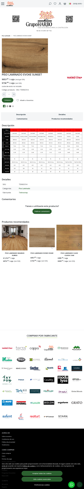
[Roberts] (63, 368)
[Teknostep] (7, 348)
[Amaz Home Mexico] (77, 379)
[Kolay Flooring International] (21, 368)
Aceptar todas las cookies (42, 473)
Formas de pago (7, 459)
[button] (71, 484)
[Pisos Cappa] (35, 348)
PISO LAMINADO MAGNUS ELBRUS (14, 254)
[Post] (8, 106)
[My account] (60, 3)
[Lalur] (35, 402)
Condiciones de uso (8, 439)
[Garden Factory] (21, 416)
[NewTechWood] (77, 348)
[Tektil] (21, 391)
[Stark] (63, 417)
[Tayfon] (7, 380)
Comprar (7, 100)
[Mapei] (7, 403)
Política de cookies (28, 466)
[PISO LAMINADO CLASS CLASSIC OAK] (69, 237)
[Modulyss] (63, 380)
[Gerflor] (35, 368)
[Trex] (21, 360)
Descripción (21, 114)
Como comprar (6, 453)
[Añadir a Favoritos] (25, 248)
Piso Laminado (6, 36)
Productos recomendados (62, 119)
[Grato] (77, 402)
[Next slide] (79, 244)
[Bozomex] (63, 348)
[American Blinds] (35, 380)
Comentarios (22, 119)
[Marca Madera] (7, 359)
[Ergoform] (63, 402)
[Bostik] (49, 368)
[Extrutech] (77, 368)
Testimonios (5, 445)
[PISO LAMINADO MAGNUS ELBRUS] (15, 237)
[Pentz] (63, 391)
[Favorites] (55, 3)
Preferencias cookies (42, 485)
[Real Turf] (35, 416)
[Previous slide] (5, 244)
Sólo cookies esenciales (42, 479)
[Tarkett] (21, 380)
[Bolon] (49, 403)
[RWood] (49, 359)
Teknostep (23, 192)
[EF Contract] (49, 416)
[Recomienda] (13, 106)
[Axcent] (7, 417)
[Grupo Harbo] (12, 3)
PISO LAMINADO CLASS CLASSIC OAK (69, 254)
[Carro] (65, 3)
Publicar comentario (42, 211)
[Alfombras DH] (63, 359)
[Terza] (21, 348)
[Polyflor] (49, 391)
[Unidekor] (77, 359)
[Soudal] (21, 402)
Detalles (62, 114)
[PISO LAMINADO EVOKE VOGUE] (42, 237)
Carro (3, 456)
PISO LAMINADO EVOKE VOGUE (42, 253)
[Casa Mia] (49, 379)
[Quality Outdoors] (7, 391)
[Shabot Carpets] (7, 368)
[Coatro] (35, 391)
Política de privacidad (8, 442)
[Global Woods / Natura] (77, 391)
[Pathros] (35, 359)
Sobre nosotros (7, 436)
